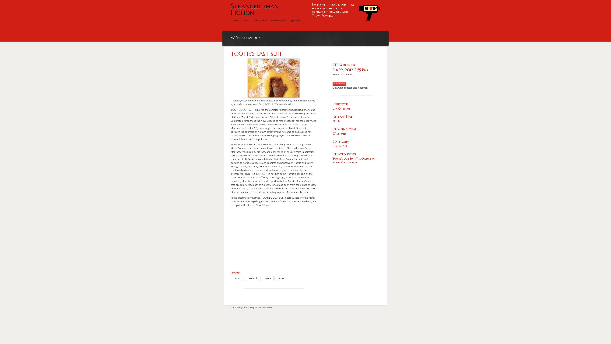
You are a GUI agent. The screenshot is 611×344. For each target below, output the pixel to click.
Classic (337, 146)
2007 (336, 121)
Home (235, 20)
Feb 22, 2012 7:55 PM (350, 70)
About (245, 20)
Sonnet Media (266, 307)
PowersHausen (277, 20)
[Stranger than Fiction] (369, 12)
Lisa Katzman (341, 108)
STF (345, 146)
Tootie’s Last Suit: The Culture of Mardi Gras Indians (354, 160)
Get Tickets (339, 83)
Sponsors (295, 20)
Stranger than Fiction (255, 9)
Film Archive (260, 20)
